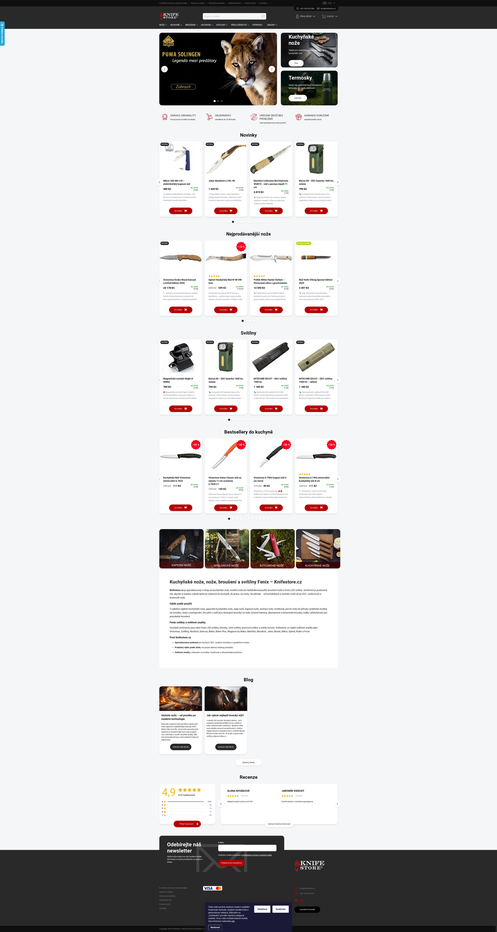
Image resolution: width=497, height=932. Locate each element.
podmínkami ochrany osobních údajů (257, 855)
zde (233, 921)
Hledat (263, 16)
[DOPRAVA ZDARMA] (316, 259)
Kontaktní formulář (307, 909)
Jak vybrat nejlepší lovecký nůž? (225, 715)
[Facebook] (296, 900)
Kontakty (263, 3)
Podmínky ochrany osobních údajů (173, 3)
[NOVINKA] (180, 160)
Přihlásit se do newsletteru (231, 863)
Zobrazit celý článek (181, 747)
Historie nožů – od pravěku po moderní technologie (178, 717)
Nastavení (215, 927)
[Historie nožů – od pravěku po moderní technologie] (180, 698)
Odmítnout (262, 909)
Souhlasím (281, 909)
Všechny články (248, 762)
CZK (330, 3)
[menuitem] (163, 25)
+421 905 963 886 (307, 893)
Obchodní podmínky (217, 3)
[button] (164, 69)
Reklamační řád (234, 3)
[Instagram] (302, 900)
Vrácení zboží (250, 3)
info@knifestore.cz (307, 888)
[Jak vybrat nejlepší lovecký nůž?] (226, 698)
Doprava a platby (198, 3)
